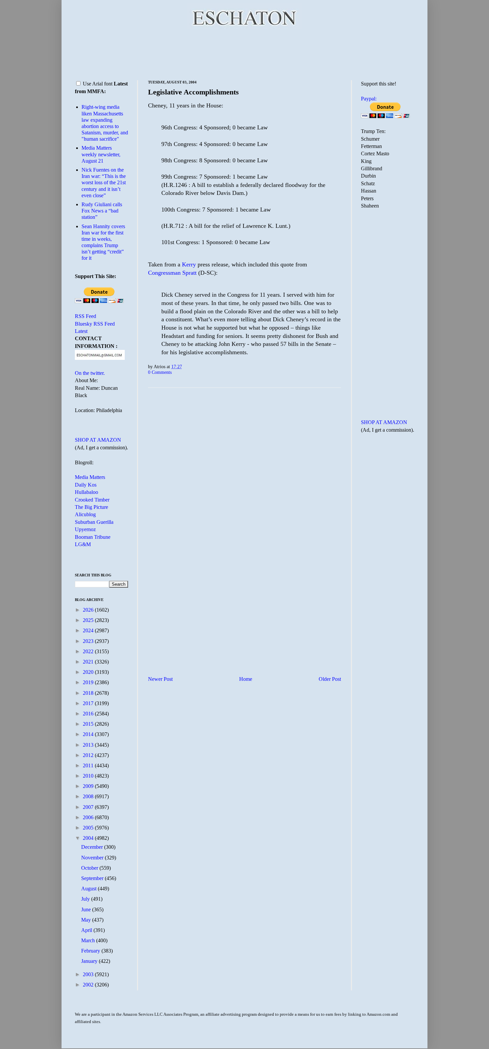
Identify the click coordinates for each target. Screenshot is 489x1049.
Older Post (330, 679)
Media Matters (90, 477)
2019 (89, 682)
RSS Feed (85, 316)
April (87, 930)
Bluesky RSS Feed (95, 324)
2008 (89, 796)
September (93, 878)
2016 (89, 713)
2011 (89, 765)
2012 (89, 755)
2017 (89, 703)
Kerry (189, 264)
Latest (81, 331)
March (88, 940)
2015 (89, 724)
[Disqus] (244, 475)
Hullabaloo (86, 492)
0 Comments (160, 372)
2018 (89, 693)
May (86, 920)
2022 (89, 651)
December (92, 847)
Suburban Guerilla (94, 522)
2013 (89, 745)
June (86, 909)
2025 (89, 620)
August (89, 888)
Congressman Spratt (173, 272)
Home (245, 679)
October (90, 868)
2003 (89, 974)
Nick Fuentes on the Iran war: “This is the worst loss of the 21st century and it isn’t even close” (104, 182)
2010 (89, 776)
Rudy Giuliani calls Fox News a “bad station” (102, 211)
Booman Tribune (92, 537)
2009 (89, 786)
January (90, 961)
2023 (89, 641)
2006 (89, 817)
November (93, 857)
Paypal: (369, 98)
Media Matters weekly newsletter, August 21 (101, 154)
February (91, 951)
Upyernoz (85, 529)
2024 (89, 630)
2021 (89, 662)
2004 (89, 838)
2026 (89, 610)
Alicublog (85, 514)
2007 (89, 807)
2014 (89, 734)
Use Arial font (98, 83)
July (86, 899)
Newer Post (160, 679)
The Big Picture (91, 507)
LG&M (83, 544)
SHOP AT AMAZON (98, 440)
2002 (89, 984)
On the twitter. (90, 373)
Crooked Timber (92, 500)
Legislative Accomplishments (193, 92)
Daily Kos (85, 485)
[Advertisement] (244, 53)
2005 (89, 827)
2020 (89, 672)
